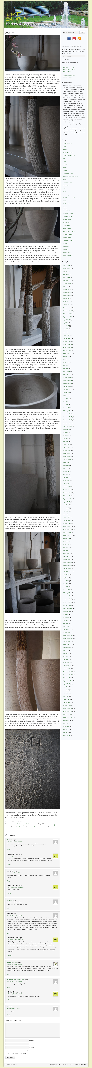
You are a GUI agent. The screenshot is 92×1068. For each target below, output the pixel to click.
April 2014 (66, 550)
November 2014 (67, 529)
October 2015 (67, 496)
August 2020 (66, 320)
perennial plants (67, 182)
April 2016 (66, 477)
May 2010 (65, 693)
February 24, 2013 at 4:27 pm (14, 902)
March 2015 (66, 517)
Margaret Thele (12, 962)
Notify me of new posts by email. (17, 1053)
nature (64, 189)
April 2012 (66, 623)
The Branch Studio (68, 173)
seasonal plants (67, 195)
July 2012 (65, 614)
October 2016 (67, 459)
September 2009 (67, 717)
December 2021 (67, 292)
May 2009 (65, 729)
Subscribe (66, 59)
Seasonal (65, 249)
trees (64, 179)
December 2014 (67, 526)
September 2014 (67, 535)
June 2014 (66, 544)
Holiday (65, 201)
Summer (65, 149)
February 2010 (67, 702)
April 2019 (66, 368)
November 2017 (67, 420)
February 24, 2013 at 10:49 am (16, 887)
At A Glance (66, 246)
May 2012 (65, 620)
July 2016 (65, 468)
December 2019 (67, 344)
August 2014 (66, 538)
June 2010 (66, 690)
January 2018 (67, 414)
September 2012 (67, 608)
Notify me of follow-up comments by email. (20, 1050)
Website (31, 1047)
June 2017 (66, 435)
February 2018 (67, 411)
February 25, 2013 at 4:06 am (14, 981)
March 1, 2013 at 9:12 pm (13, 1008)
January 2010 (67, 705)
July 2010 (65, 687)
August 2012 (66, 611)
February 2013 (67, 593)
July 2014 (65, 541)
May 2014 (65, 547)
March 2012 (66, 626)
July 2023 (65, 286)
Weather (65, 192)
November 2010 (67, 675)
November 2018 (67, 383)
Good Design (66, 222)
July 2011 (65, 650)
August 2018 (66, 392)
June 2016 (66, 471)
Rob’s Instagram (67, 77)
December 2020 (67, 307)
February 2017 (67, 447)
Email (31, 1044)
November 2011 (67, 638)
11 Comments (28, 822)
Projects (65, 243)
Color (64, 161)
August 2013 (66, 574)
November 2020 (67, 310)
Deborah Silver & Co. (46, 14)
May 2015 (65, 511)
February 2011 (67, 665)
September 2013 (67, 571)
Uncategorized (67, 255)
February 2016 (67, 483)
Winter (64, 167)
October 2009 (67, 714)
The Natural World (68, 216)
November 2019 (67, 347)
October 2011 (67, 641)
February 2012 (67, 629)
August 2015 (66, 502)
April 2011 (65, 659)
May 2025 (65, 271)
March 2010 (66, 699)
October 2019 (67, 350)
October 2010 (67, 678)
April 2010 (66, 696)
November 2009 (67, 711)
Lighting (65, 164)
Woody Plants (67, 237)
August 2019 (66, 356)
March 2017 (66, 444)
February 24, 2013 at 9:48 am (14, 841)
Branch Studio (67, 71)
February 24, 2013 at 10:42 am (14, 873)
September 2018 (67, 389)
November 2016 (67, 456)
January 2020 (67, 341)
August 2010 (66, 684)
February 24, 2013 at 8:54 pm (14, 964)
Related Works (67, 252)
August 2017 (66, 429)
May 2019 (65, 365)
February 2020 (67, 338)
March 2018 (66, 408)
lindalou (9, 900)
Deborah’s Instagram (69, 75)
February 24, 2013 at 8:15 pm (15, 939)
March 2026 (66, 265)
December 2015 (67, 489)
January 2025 (67, 283)
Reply (8, 849)
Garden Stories (67, 204)
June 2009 (66, 726)
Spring (64, 207)
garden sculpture (67, 143)
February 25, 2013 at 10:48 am (16, 994)
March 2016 (66, 480)
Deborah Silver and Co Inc (70, 176)
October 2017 (67, 423)
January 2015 (67, 523)
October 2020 (67, 314)
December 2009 (67, 708)
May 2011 (65, 656)
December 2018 (67, 380)
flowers (65, 170)
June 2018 (66, 398)
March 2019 (66, 371)
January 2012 (67, 632)
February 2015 (67, 520)
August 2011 (66, 647)
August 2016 (66, 465)
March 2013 (66, 590)
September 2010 (67, 681)
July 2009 (65, 723)
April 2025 (66, 274)
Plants (64, 146)
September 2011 (67, 644)
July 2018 (65, 395)
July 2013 (65, 577)
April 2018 (66, 405)
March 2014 (66, 553)
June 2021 (66, 298)
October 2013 (67, 568)
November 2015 (67, 492)
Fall (64, 158)
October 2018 (67, 386)
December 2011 (67, 635)
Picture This (66, 225)
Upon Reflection (67, 210)
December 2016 (67, 453)
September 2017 (67, 426)
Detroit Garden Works (19, 824)
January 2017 (67, 450)
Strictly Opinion (67, 228)
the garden (66, 185)
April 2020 (66, 332)
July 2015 (65, 505)
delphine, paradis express (15, 979)
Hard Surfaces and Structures (71, 198)
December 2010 (67, 672)
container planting (68, 152)
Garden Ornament (31, 824)
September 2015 (67, 499)
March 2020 (66, 335)
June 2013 (66, 581)
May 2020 (65, 329)
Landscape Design (68, 213)
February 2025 (67, 280)
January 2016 (67, 486)
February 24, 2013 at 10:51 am (16, 856)
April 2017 (66, 441)
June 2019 (66, 362)
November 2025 (67, 268)
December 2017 (67, 417)
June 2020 (66, 326)
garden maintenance (69, 155)
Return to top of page (11, 1064)
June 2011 (66, 653)
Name (31, 1040)
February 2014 (67, 556)
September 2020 (67, 317)
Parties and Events (68, 240)
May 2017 (65, 438)
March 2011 (66, 662)
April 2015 (66, 514)
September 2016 (67, 462)
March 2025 (66, 277)
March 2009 (66, 735)
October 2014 (67, 532)
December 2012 (67, 599)
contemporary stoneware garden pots (37, 826)
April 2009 (66, 732)
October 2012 (67, 605)
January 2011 (67, 668)
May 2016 (65, 474)
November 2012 (67, 602)
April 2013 (66, 587)
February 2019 (67, 374)
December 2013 (67, 562)
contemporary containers (19, 826)
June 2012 (66, 617)
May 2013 (65, 584)
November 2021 (67, 295)
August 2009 (66, 720)
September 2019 (67, 353)
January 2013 (67, 596)
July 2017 (65, 432)
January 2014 (67, 559)
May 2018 (65, 401)
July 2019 (65, 359)
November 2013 (67, 565)
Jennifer (9, 840)
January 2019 (67, 377)
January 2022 (67, 289)
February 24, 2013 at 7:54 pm (14, 915)
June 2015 (66, 508)
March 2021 (66, 301)
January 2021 (67, 304)
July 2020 (65, 323)
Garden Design (67, 219)
